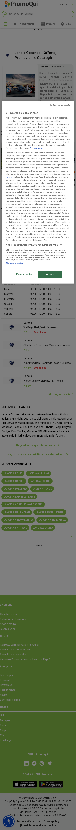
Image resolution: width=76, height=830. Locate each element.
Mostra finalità (24, 274)
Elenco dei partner (15, 263)
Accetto (50, 274)
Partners (9, 177)
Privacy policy (36, 148)
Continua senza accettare (61, 105)
